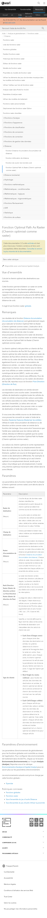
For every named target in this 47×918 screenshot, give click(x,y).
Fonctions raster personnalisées (14, 104)
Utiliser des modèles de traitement (15, 99)
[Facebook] (31, 820)
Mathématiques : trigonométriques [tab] (18, 199)
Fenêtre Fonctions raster (11, 54)
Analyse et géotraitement (16, 33)
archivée (30, 243)
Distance (7, 36)
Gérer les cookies (10, 903)
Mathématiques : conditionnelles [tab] (17, 189)
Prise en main (13, 15)
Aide (20, 15)
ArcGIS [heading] (4, 832)
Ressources (39, 9)
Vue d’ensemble (10, 9)
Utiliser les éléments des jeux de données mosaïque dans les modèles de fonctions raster (23, 79)
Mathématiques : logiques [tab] (15, 194)
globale (28, 306)
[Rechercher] (39, 3)
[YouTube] (41, 825)
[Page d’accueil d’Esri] (6, 3)
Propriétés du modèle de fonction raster (17, 73)
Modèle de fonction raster (12, 68)
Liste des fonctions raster (11, 45)
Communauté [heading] (7, 837)
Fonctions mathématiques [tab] (14, 184)
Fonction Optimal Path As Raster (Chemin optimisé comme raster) (23, 169)
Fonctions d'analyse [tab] (12, 118)
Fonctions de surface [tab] (12, 217)
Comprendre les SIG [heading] (9, 842)
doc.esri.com (10, 23)
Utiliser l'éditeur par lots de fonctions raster (18, 85)
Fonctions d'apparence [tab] (13, 123)
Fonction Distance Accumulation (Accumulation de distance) (23, 152)
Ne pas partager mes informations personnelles (20, 909)
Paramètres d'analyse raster (12, 94)
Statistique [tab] (9, 213)
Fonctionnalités (25, 9)
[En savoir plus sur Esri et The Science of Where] (6, 823)
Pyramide (9, 784)
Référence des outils (28, 15)
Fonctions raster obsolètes (12, 113)
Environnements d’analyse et (19, 767)
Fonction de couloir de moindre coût (19, 163)
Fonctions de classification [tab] (15, 127)
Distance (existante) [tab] (12, 175)
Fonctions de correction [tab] (14, 137)
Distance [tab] (8, 146)
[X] (36, 820)
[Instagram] (36, 825)
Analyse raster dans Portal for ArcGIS (16, 90)
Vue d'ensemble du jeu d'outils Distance (21, 799)
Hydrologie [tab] (9, 180)
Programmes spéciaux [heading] (10, 853)
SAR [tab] (6, 208)
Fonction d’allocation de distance (17, 158)
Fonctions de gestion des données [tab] (18, 141)
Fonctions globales (9, 49)
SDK (45, 15)
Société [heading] (5, 848)
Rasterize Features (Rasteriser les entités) (25, 420)
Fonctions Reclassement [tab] (14, 203)
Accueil (5, 15)
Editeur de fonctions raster (12, 64)
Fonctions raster (33, 33)
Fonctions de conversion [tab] (14, 132)
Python (38, 15)
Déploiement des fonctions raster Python (17, 108)
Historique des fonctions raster (13, 59)
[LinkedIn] (41, 820)
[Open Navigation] (44, 3)
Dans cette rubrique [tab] (10, 259)
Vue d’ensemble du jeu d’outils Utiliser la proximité (25, 803)
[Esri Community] (31, 825)
